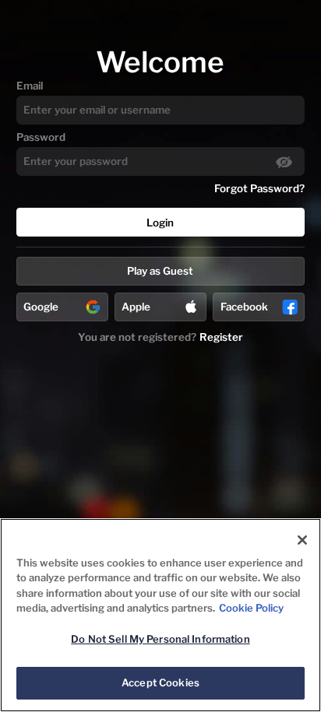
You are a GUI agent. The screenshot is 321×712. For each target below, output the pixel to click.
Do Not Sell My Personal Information (160, 639)
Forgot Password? (259, 188)
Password (40, 137)
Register (221, 337)
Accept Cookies (160, 682)
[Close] (302, 540)
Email (29, 85)
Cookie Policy (251, 608)
